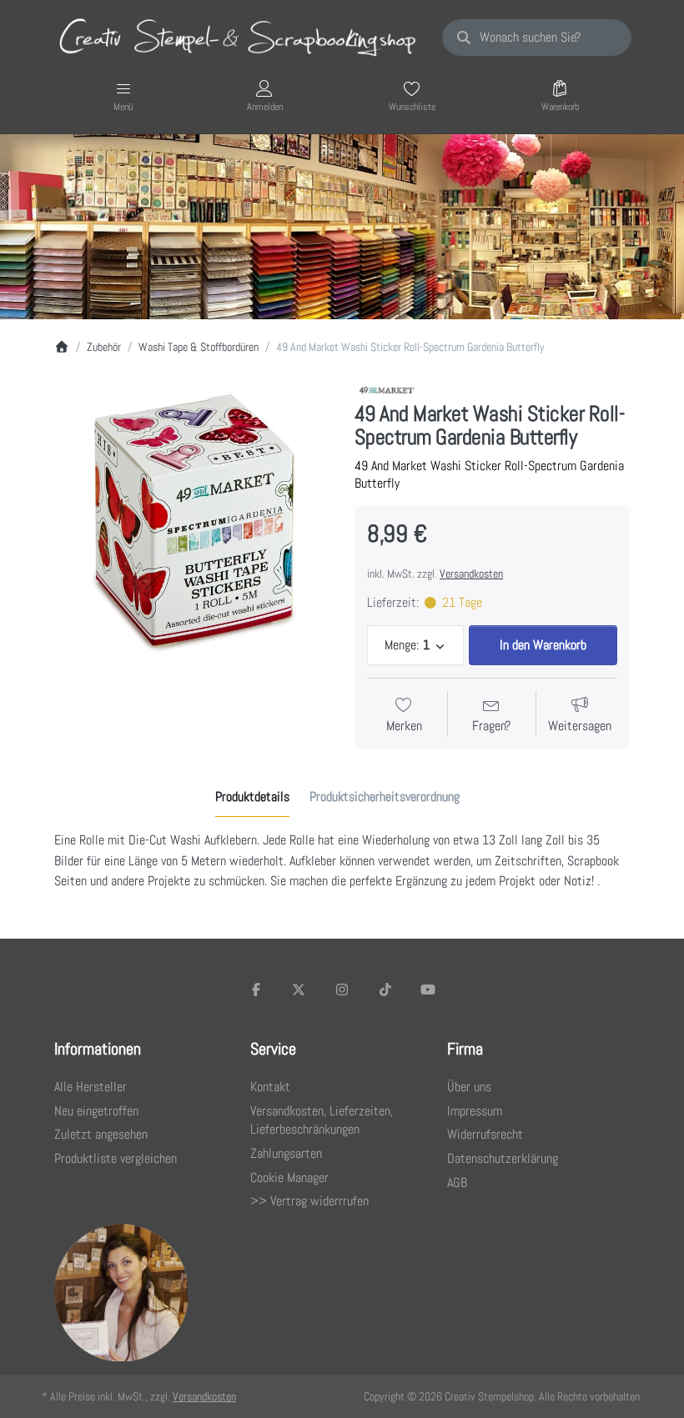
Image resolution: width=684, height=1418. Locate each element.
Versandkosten (471, 573)
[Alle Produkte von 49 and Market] (387, 389)
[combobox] (536, 37)
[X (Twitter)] (299, 989)
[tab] (252, 797)
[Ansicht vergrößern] (191, 518)
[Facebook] (256, 989)
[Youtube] (428, 989)
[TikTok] (385, 989)
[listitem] (191, 518)
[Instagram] (342, 989)
